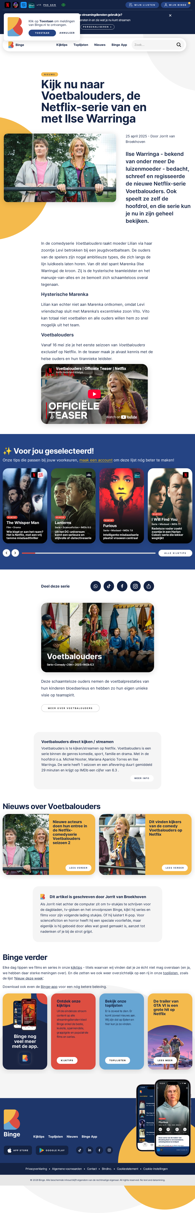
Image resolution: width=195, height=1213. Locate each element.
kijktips (76, 967)
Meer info (141, 778)
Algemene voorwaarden (67, 1169)
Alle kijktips (175, 553)
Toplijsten (81, 44)
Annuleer (67, 33)
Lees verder (78, 868)
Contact (92, 1169)
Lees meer (165, 1060)
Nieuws (99, 44)
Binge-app (49, 987)
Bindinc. (107, 1169)
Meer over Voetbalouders (70, 708)
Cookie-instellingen (155, 1169)
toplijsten (170, 973)
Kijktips (61, 44)
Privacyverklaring (36, 1169)
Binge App (119, 44)
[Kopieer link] (149, 586)
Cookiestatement (127, 1169)
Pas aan (49, 5)
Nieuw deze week (28, 978)
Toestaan (42, 33)
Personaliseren (97, 26)
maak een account (96, 460)
